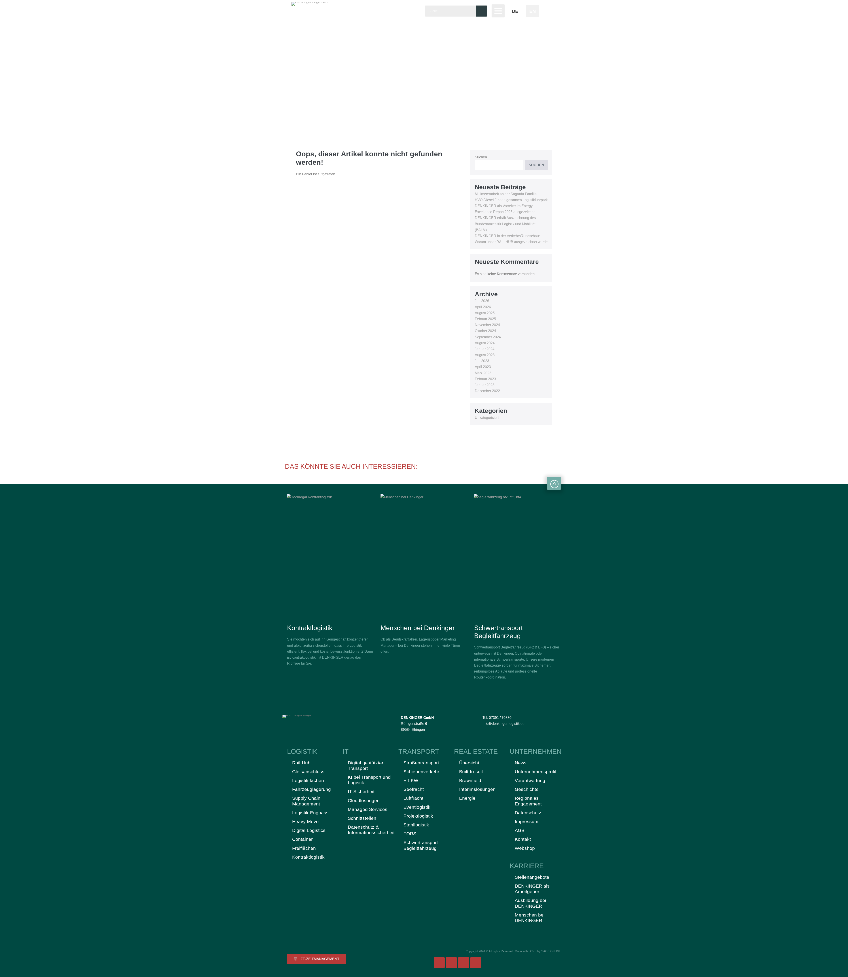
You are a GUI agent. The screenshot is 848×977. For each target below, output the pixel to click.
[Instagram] (451, 962)
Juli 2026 (482, 301)
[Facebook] (439, 962)
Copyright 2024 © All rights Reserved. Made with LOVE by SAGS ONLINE (513, 951)
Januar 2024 (484, 349)
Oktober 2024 (485, 331)
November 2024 (487, 325)
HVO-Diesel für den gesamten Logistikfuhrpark (511, 200)
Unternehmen (536, 751)
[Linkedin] (475, 962)
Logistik (302, 751)
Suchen (481, 157)
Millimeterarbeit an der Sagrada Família (506, 194)
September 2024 (488, 337)
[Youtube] (463, 962)
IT (345, 751)
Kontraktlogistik (309, 627)
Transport (418, 751)
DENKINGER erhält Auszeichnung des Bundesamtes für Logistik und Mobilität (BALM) (505, 224)
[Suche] (481, 11)
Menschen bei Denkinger (417, 627)
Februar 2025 (485, 319)
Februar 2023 (485, 379)
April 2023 (483, 367)
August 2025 (485, 313)
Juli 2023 (482, 361)
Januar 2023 (484, 385)
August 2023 (485, 355)
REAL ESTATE (476, 751)
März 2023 (483, 373)
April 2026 (483, 307)
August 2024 (485, 343)
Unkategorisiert (487, 418)
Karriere (527, 865)
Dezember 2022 (487, 391)
